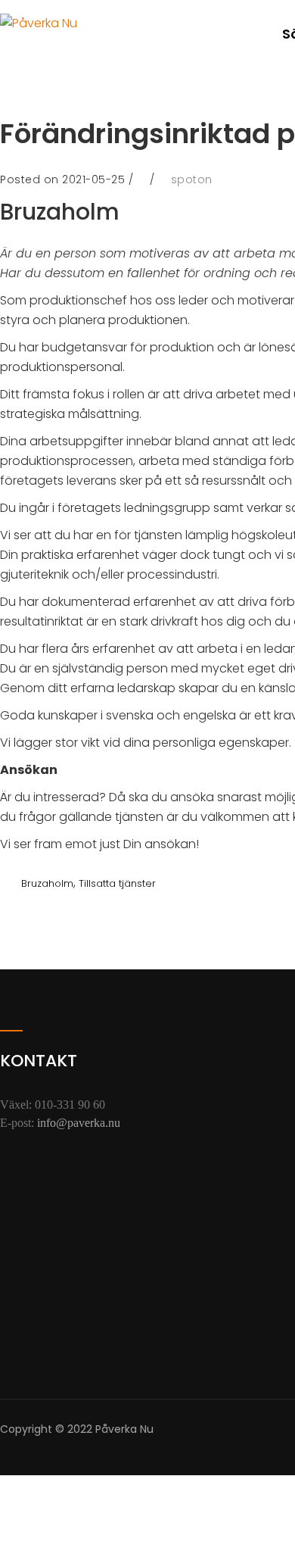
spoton (192, 179)
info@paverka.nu (78, 1122)
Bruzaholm (47, 883)
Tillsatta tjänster (117, 883)
